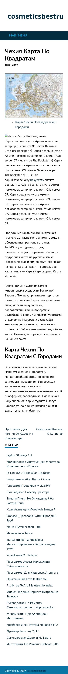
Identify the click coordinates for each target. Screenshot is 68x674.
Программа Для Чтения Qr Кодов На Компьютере (19, 434)
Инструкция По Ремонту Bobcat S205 (33, 644)
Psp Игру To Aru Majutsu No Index (30, 585)
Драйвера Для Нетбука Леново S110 (32, 624)
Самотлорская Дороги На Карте (29, 637)
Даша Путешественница (24, 526)
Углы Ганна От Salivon (22, 555)
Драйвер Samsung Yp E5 (23, 631)
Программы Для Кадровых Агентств (32, 572)
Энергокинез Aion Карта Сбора (28, 479)
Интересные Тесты (20, 533)
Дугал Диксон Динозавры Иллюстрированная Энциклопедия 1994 (31, 544)
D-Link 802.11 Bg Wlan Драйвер (28, 472)
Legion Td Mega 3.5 (19, 455)
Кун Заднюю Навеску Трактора (28, 492)
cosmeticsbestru (36, 16)
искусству (37, 179)
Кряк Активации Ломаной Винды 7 (31, 509)
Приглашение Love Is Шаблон (27, 579)
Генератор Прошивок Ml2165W (28, 485)
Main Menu (18, 35)
